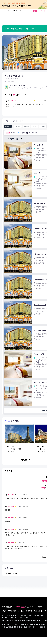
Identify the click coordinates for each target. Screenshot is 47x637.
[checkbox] (27, 133)
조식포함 (18, 126)
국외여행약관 (38, 611)
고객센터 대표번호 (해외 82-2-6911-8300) (22, 607)
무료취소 (34, 126)
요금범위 (42, 126)
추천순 (7, 126)
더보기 (38, 153)
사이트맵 (21, 611)
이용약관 (29, 611)
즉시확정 (26, 126)
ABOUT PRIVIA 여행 (9, 611)
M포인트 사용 (33, 132)
